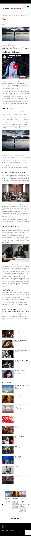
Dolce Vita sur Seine (19, 416)
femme (21, 47)
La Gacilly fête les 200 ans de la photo (8, 500)
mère (4, 48)
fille (23, 47)
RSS (5, 19)
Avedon (16, 466)
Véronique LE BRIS (5, 47)
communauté (16, 47)
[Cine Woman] (12, 11)
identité (26, 47)
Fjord (15, 446)
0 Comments (26, 48)
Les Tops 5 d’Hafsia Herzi (20, 330)
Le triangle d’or (18, 395)
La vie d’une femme (19, 436)
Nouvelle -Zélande (13, 48)
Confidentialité (12, 530)
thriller (21, 48)
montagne (8, 48)
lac (2, 48)
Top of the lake (9, 45)
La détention (17, 476)
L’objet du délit (17, 456)
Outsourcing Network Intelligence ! (22, 532)
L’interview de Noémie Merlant (21, 350)
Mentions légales (5, 530)
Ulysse (15, 426)
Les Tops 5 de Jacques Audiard (21, 360)
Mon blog (12, 47)
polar (19, 48)
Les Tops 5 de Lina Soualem (20, 340)
